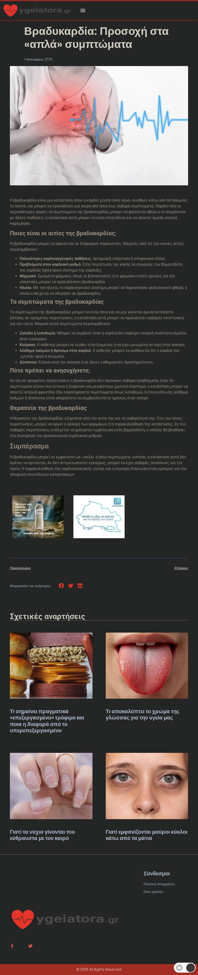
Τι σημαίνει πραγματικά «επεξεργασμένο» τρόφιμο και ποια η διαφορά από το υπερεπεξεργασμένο (47, 721)
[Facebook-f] (12, 946)
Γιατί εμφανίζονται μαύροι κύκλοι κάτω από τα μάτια (146, 835)
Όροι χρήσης (153, 891)
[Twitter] (30, 946)
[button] (83, 11)
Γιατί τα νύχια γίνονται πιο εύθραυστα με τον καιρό (42, 835)
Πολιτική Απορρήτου (159, 884)
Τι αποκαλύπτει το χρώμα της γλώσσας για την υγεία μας (142, 714)
